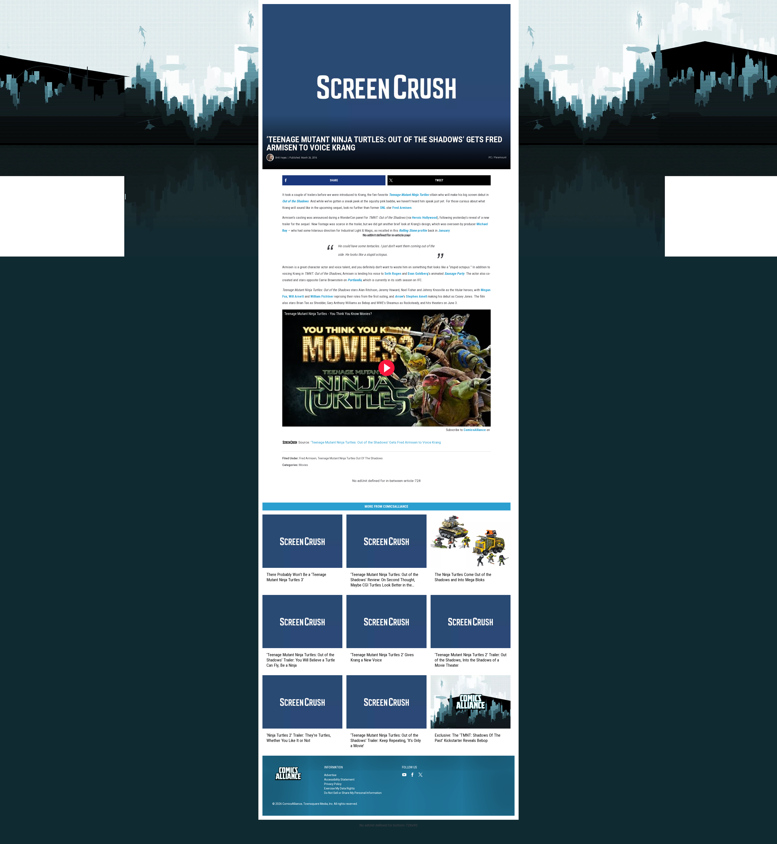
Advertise (330, 775)
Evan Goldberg (418, 273)
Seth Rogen (392, 273)
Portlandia (355, 280)
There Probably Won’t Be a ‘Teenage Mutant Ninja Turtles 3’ (296, 577)
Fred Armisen (402, 208)
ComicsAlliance (475, 430)
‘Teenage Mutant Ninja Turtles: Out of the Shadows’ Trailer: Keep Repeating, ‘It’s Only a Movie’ (385, 740)
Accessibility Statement (339, 779)
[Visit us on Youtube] (406, 774)
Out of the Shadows (295, 201)
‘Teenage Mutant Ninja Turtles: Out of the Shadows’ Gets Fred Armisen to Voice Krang (376, 442)
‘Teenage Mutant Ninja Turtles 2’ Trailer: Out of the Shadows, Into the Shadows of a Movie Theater (470, 660)
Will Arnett (296, 296)
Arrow (399, 296)
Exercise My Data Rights (339, 788)
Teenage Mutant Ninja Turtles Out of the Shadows (350, 458)
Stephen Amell (416, 296)
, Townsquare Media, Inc (317, 803)
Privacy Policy (333, 784)
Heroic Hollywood (424, 217)
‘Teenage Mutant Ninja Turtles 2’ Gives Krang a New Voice (382, 657)
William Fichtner (321, 296)
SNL (382, 208)
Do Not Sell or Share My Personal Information (353, 792)
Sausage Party (454, 273)
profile (413, 230)
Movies (303, 465)
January (444, 230)
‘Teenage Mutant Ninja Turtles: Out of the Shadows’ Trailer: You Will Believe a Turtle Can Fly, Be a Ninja (300, 660)
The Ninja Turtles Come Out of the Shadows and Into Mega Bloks (463, 577)
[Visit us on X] (422, 774)
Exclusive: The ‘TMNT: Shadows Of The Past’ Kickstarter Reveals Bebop (467, 738)
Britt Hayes (281, 157)
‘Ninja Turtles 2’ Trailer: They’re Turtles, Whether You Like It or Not (298, 738)
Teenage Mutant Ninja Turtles (409, 195)
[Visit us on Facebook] (414, 774)
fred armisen (307, 458)
